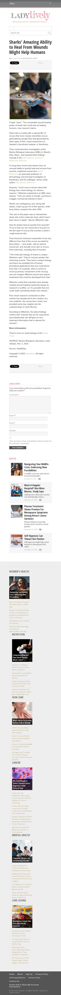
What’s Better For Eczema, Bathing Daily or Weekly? (22, 721)
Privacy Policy (41, 974)
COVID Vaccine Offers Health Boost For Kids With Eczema (20, 730)
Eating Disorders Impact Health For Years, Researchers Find (21, 933)
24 (40, 500)
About (20, 974)
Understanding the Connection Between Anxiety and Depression (21, 868)
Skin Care (17, 697)
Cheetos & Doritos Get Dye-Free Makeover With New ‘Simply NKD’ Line (21, 692)
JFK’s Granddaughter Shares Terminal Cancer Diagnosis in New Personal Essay (21, 784)
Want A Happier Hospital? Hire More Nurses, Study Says (34, 488)
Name (12, 415)
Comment (14, 395)
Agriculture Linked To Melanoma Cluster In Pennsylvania (20, 829)
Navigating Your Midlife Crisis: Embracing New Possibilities (36, 467)
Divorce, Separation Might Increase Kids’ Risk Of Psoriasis (22, 746)
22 (39, 479)
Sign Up (29, 974)
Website (12, 430)
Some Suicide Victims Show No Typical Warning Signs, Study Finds (22, 895)
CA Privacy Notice (17, 977)
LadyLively (16, 58)
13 (40, 549)
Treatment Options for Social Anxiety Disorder (21, 859)
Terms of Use (34, 977)
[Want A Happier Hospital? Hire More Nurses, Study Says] (16, 496)
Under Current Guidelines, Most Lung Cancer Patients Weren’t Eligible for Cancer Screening (21, 798)
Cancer (16, 762)
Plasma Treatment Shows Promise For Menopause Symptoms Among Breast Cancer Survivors (36, 512)
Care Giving (19, 900)
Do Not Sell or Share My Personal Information (24, 986)
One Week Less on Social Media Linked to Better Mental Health (21, 886)
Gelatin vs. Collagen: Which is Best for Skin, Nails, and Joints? (20, 667)
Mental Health (21, 835)
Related (12, 458)
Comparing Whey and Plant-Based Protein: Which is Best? (21, 657)
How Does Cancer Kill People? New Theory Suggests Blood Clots (20, 960)
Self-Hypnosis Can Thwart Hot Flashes (34, 537)
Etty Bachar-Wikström (25, 182)
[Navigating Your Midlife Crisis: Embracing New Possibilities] (16, 475)
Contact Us (14, 981)
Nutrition (18, 634)
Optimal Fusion (14, 993)
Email (12, 423)
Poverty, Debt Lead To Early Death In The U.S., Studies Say (21, 941)
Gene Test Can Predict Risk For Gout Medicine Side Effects (21, 738)
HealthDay (30, 353)
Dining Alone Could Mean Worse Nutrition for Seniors (21, 675)
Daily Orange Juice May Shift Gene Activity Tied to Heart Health (21, 683)
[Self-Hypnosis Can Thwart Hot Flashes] (16, 546)
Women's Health (19, 571)
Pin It (40, 63)
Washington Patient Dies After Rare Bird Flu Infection (22, 923)
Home (11, 974)
